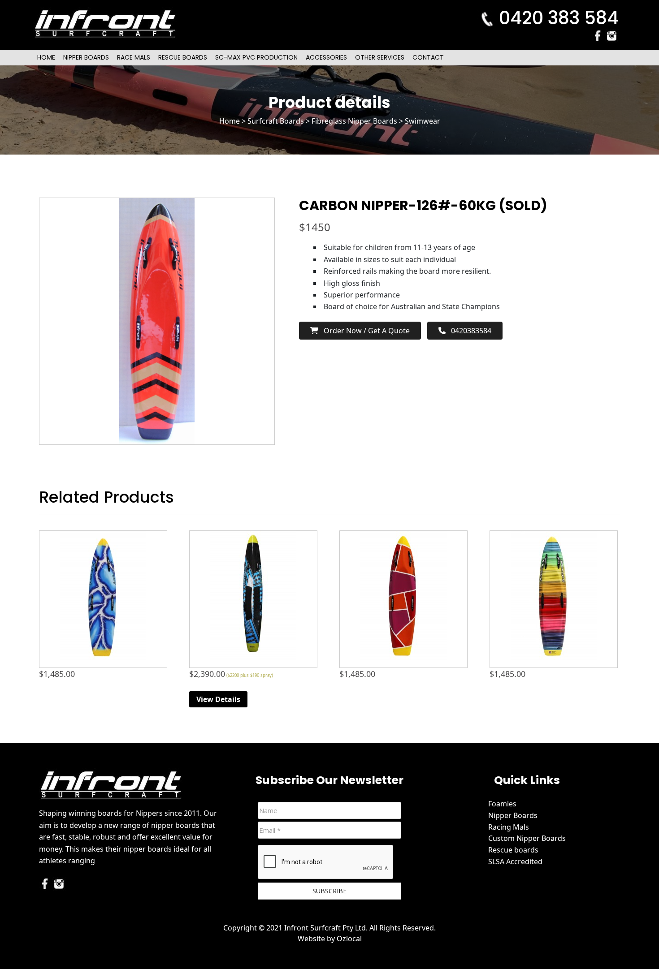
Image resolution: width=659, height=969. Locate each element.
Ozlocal (349, 938)
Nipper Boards (86, 57)
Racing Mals (508, 827)
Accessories (326, 57)
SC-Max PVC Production (256, 57)
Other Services (379, 57)
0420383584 (468, 331)
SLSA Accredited (515, 861)
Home (46, 57)
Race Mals (133, 57)
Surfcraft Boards (275, 121)
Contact (428, 57)
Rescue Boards (182, 57)
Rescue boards (513, 850)
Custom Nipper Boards (527, 838)
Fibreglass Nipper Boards (354, 121)
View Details (218, 699)
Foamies (502, 804)
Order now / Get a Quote (364, 331)
